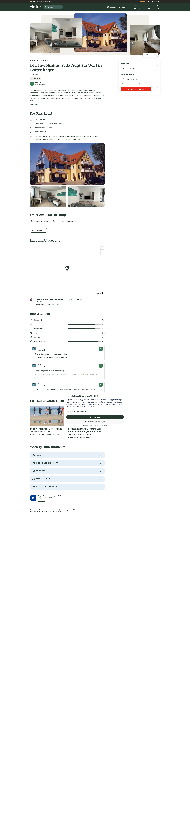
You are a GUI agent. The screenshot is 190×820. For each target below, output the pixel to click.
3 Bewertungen (40, 84)
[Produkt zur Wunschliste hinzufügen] (155, 89)
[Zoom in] (102, 248)
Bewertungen (156, 1)
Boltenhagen (54, 509)
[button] (34, 104)
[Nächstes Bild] (63, 416)
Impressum (41, 501)
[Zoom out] (102, 250)
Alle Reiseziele (41, 509)
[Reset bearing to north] (102, 253)
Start (31, 509)
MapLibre (98, 293)
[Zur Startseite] (35, 7)
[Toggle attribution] (102, 293)
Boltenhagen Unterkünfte (69, 509)
